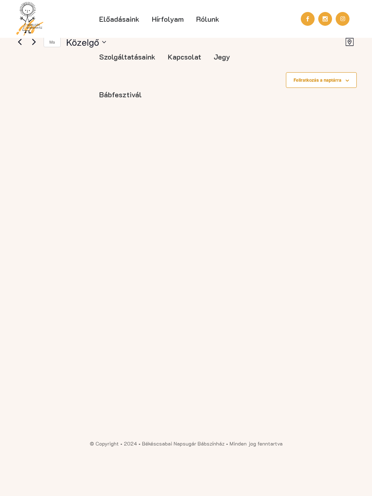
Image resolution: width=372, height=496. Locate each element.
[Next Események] (33, 42)
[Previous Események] (19, 42)
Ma (52, 42)
